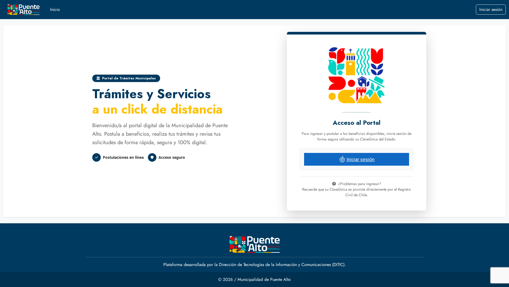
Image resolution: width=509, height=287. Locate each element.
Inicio (55, 9)
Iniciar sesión (490, 9)
